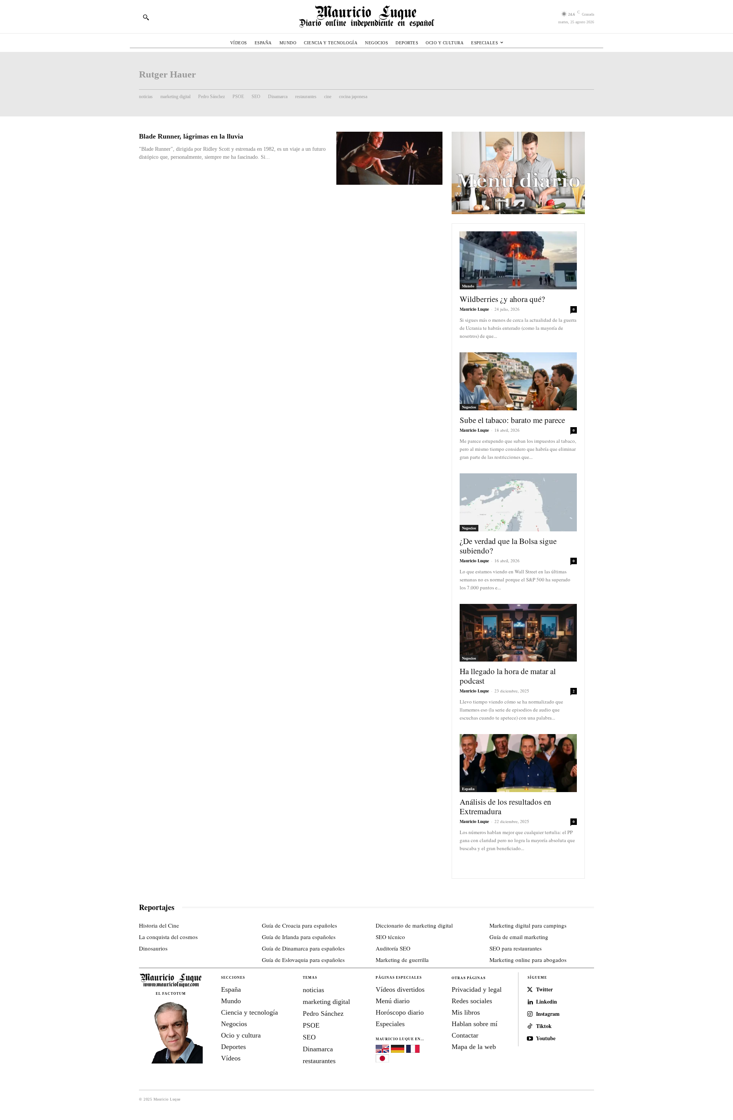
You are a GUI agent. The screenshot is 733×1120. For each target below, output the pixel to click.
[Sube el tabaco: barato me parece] (518, 381)
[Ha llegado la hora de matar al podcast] (518, 633)
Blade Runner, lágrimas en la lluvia (191, 136)
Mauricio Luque (474, 309)
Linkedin (546, 1002)
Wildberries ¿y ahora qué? (502, 299)
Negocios (469, 407)
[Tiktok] (530, 1026)
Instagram (548, 1014)
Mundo (468, 286)
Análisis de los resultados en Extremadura (505, 806)
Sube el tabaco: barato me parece (512, 420)
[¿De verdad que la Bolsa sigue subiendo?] (518, 502)
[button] (146, 17)
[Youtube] (530, 1039)
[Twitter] (530, 990)
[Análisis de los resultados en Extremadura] (518, 763)
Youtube (545, 1038)
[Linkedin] (530, 1002)
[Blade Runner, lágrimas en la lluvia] (389, 158)
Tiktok (544, 1026)
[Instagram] (530, 1014)
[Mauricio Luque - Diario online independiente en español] (366, 16)
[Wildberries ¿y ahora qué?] (518, 260)
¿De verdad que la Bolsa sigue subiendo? (508, 546)
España (468, 788)
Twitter (544, 989)
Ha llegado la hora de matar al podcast (508, 676)
